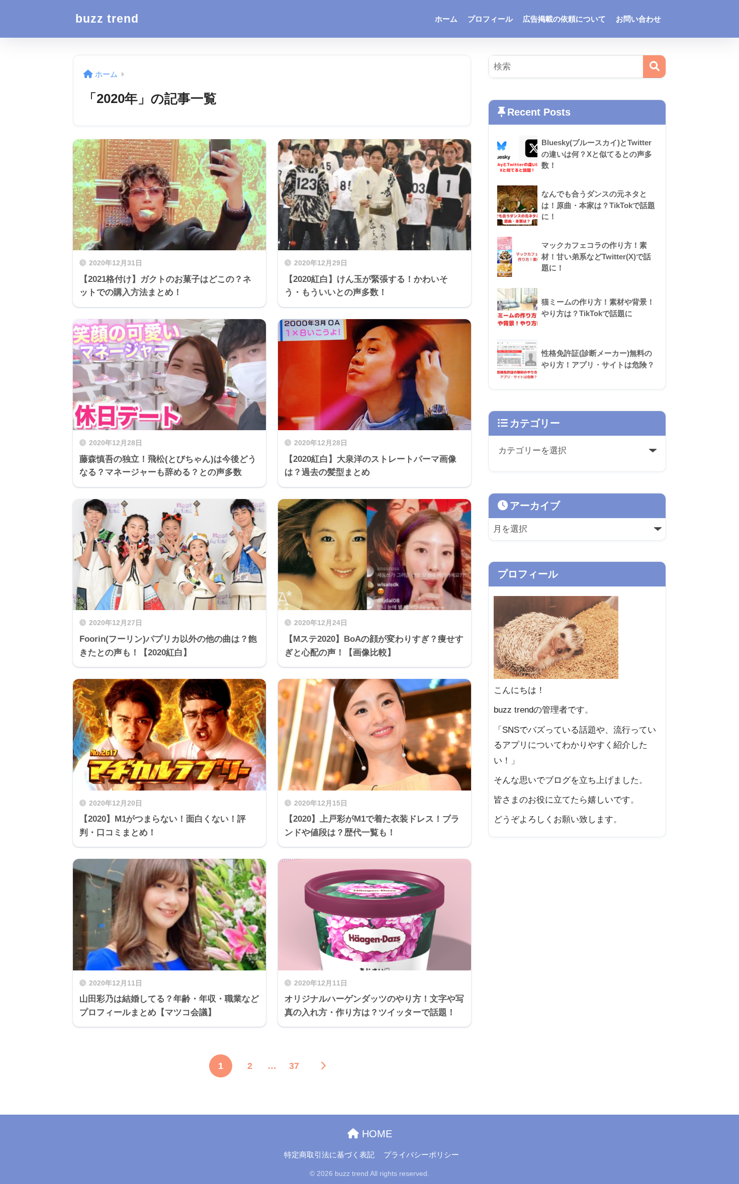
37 (294, 1066)
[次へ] (323, 1065)
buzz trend (107, 18)
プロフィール (490, 19)
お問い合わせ (638, 19)
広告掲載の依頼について (564, 19)
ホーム (446, 19)
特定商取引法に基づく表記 (329, 1155)
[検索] (654, 66)
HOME (375, 1133)
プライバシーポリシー (421, 1155)
